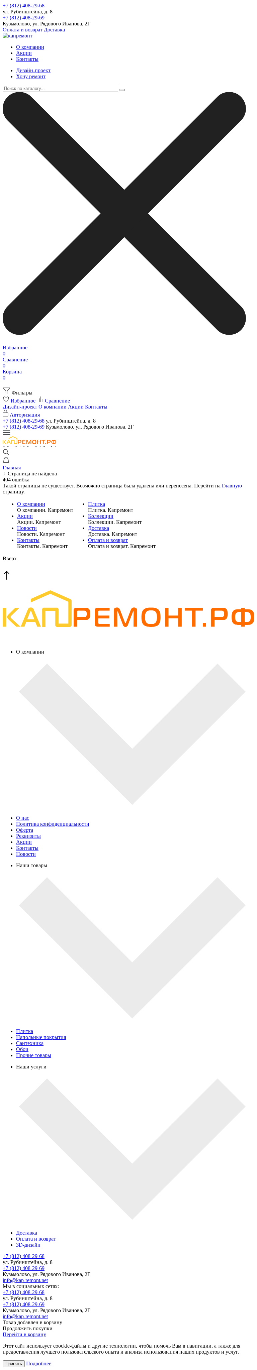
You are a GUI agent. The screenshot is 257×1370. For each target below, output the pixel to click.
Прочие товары (33, 1055)
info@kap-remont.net (25, 1280)
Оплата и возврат (22, 29)
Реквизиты (28, 836)
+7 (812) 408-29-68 (24, 5)
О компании (30, 47)
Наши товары (31, 865)
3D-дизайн (28, 1245)
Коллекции (100, 516)
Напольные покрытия (41, 1037)
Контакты (27, 59)
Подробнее (38, 1363)
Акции (24, 53)
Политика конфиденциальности (52, 824)
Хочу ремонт (31, 76)
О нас (22, 818)
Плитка (96, 504)
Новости (27, 528)
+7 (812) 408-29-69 (24, 17)
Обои (22, 1049)
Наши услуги (31, 1066)
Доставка (54, 29)
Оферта (24, 830)
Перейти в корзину (24, 1334)
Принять (13, 1363)
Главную (232, 485)
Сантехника (30, 1043)
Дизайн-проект (33, 70)
